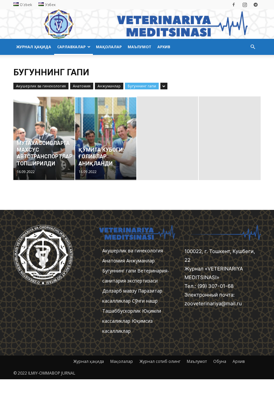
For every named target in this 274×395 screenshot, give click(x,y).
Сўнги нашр (145, 301)
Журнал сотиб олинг (159, 361)
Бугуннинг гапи (142, 85)
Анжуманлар (109, 85)
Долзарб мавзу (119, 291)
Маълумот (139, 46)
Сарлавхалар (71, 46)
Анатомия (82, 85)
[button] (253, 47)
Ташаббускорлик (121, 311)
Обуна (219, 361)
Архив (163, 46)
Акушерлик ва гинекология (41, 85)
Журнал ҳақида (33, 46)
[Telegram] (256, 4)
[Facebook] (234, 4)
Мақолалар (109, 46)
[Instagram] (245, 4)
